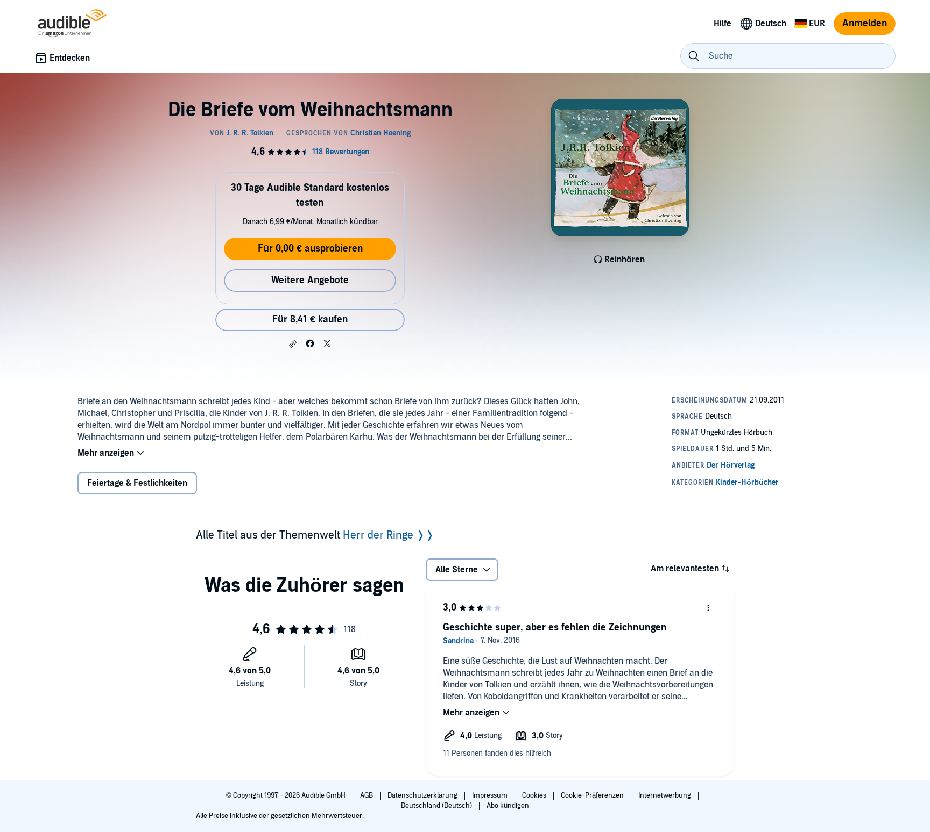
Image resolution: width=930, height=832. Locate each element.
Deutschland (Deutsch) (437, 805)
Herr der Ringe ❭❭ (388, 535)
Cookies (535, 795)
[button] (292, 344)
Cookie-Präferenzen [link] (592, 795)
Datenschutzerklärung (423, 795)
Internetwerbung (665, 795)
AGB (367, 795)
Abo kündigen (508, 805)
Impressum (490, 795)
